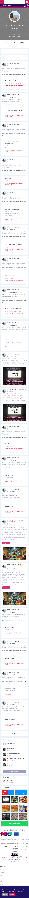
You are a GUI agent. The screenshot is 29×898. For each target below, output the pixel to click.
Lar (0, 869)
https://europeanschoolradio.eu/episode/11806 (14, 500)
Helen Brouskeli (11, 748)
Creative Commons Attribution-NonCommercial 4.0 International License (14, 858)
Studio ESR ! (13, 391)
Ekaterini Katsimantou (13, 753)
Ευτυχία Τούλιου (12, 764)
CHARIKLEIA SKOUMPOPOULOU (15, 758)
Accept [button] (12, 894)
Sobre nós (2, 872)
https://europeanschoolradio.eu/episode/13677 (14, 74)
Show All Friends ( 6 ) (14, 771)
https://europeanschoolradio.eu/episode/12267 (14, 437)
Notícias (2, 884)
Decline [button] (5, 894)
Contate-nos (3, 879)
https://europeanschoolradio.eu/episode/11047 (14, 681)
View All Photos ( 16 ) (14, 823)
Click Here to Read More (17, 891)
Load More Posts (15, 733)
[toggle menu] (4, 51)
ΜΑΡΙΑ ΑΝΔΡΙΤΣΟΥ (12, 743)
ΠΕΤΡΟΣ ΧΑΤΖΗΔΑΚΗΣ (13, 63)
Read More (6, 543)
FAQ (1, 875)
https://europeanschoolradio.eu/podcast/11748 (14, 104)
